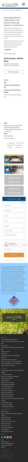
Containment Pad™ (5, 351)
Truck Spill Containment (6, 374)
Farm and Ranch (5, 429)
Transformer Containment (7, 396)
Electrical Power (5, 411)
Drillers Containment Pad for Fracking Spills (11, 361)
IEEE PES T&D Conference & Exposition (19, 145)
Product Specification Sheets (8, 365)
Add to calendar (14, 72)
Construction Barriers (6, 388)
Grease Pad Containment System (9, 359)
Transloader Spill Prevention (7, 406)
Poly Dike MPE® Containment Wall (9, 339)
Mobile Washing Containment (8, 384)
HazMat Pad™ (4, 353)
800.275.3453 (10, 452)
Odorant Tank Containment (7, 390)
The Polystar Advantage (6, 404)
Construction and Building (7, 427)
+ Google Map (7, 131)
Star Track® (4, 345)
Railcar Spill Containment (7, 378)
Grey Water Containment (7, 392)
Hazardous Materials (6, 417)
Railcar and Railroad (5, 419)
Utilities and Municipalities (7, 431)
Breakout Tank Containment (7, 394)
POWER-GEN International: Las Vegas (11, 145)
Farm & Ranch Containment (7, 386)
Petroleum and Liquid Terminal (8, 421)
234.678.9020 (4, 452)
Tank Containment (5, 380)
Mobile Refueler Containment (7, 382)
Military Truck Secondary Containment (10, 376)
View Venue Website (9, 138)
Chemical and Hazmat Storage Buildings (10, 355)
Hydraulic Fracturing (5, 423)
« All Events (7, 50)
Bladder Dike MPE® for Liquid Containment (11, 363)
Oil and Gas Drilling (5, 425)
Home (3, 10)
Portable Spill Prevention (6, 402)
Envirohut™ (3, 357)
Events (7, 10)
